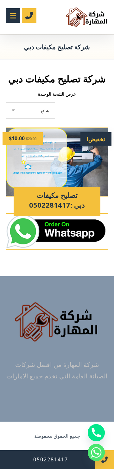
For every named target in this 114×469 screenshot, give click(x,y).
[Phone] (96, 432)
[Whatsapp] (96, 452)
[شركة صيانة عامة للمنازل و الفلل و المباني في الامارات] (87, 17)
